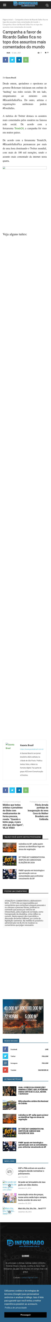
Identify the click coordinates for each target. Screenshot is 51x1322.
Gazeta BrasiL (11, 78)
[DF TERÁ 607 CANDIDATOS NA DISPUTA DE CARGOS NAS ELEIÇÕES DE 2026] (9, 861)
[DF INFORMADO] (25, 1243)
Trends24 (19, 128)
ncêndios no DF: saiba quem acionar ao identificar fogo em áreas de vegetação (31, 846)
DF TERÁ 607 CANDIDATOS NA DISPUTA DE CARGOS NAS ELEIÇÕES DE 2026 (32, 860)
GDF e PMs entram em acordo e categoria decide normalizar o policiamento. (31, 1171)
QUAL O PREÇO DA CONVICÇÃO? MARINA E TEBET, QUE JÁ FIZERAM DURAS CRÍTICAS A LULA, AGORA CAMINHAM (32, 1090)
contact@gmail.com (29, 1277)
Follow (45, 1056)
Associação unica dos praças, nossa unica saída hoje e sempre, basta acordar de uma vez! (32, 1197)
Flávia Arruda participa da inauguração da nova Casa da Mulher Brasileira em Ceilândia (38, 812)
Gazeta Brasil (27, 745)
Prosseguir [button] (26, 1315)
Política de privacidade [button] (16, 1308)
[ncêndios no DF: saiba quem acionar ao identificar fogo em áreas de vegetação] (9, 847)
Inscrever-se (43, 1070)
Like (46, 1049)
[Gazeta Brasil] (12, 760)
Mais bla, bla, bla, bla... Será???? (32, 1208)
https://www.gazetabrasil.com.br (32, 749)
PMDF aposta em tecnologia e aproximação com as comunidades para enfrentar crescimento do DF (32, 1145)
